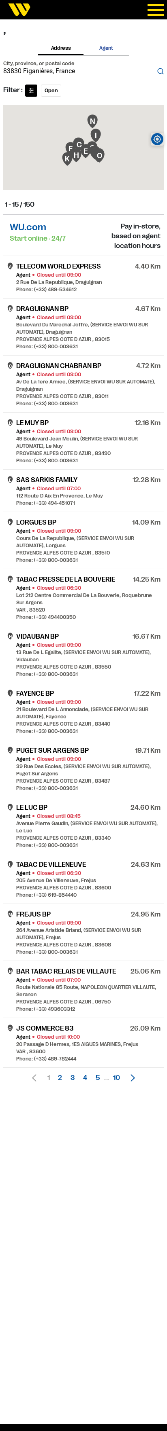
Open (51, 90)
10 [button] (116, 1078)
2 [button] (60, 1078)
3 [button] (73, 1078)
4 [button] (85, 1078)
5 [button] (98, 1078)
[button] (130, 1078)
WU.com (28, 227)
